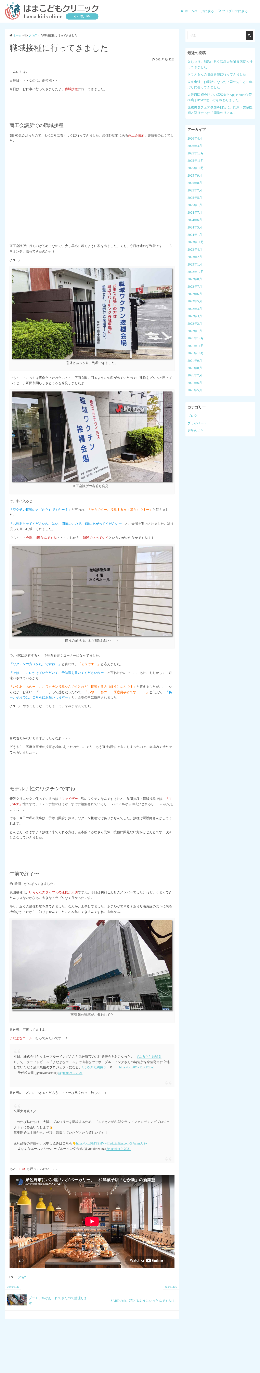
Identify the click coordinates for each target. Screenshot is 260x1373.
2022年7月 (194, 286)
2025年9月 (194, 175)
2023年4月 (194, 249)
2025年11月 (195, 160)
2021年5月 (194, 390)
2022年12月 (195, 271)
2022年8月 (194, 279)
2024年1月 (194, 234)
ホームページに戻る (199, 11)
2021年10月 (195, 353)
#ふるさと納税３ (149, 1056)
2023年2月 (194, 257)
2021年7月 (194, 375)
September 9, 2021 (70, 1073)
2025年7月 (194, 190)
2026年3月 (194, 146)
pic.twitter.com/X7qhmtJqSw (129, 1143)
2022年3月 (194, 316)
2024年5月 (194, 227)
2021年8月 (194, 368)
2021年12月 (195, 338)
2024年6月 (194, 220)
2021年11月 (195, 346)
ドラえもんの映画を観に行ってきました (216, 74)
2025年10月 (195, 168)
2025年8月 (194, 183)
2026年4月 (194, 138)
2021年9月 (194, 360)
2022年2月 (194, 323)
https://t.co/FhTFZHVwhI (92, 1143)
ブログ (22, 1277)
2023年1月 (194, 264)
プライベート (197, 423)
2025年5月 (194, 197)
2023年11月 (195, 242)
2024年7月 (194, 212)
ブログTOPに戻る (235, 11)
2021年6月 (194, 383)
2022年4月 (194, 308)
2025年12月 (195, 153)
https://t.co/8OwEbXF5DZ (136, 1067)
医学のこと (195, 430)
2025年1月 (194, 205)
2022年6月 (194, 294)
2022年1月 (194, 331)
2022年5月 (194, 301)
